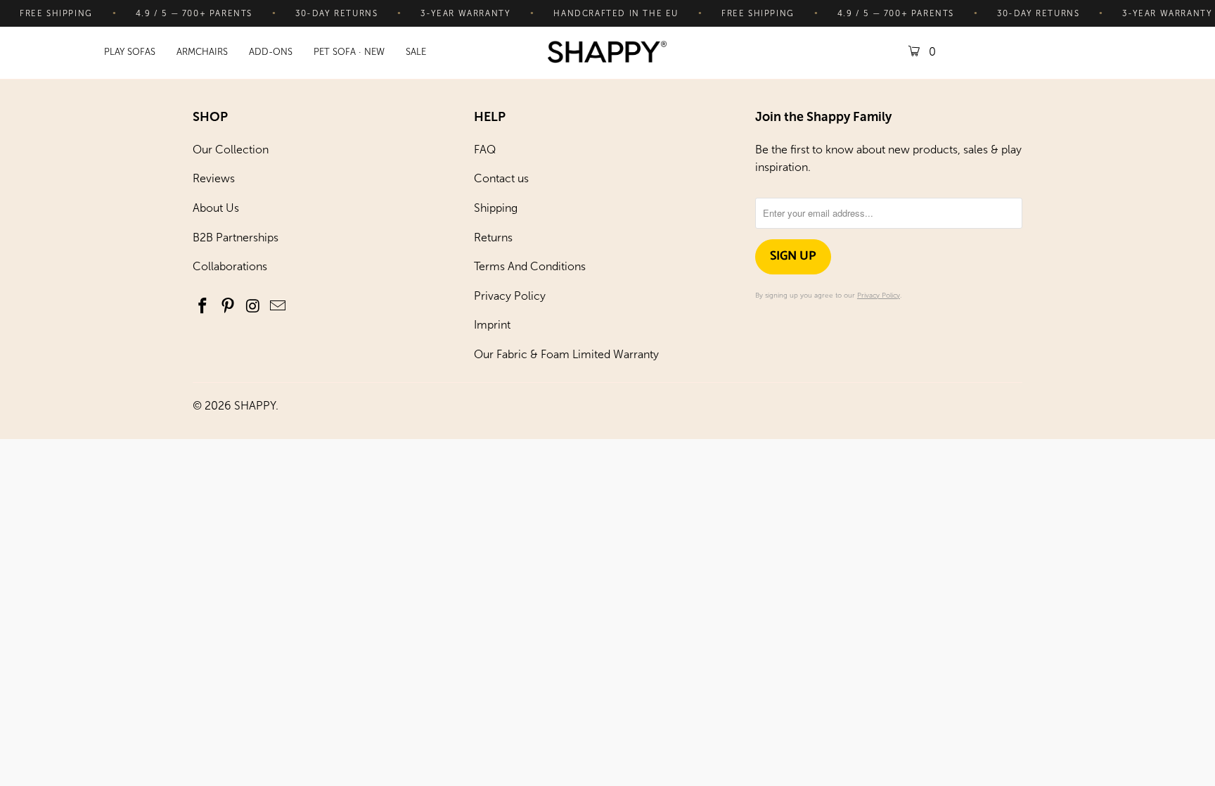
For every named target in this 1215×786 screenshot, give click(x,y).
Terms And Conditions (530, 266)
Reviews (214, 178)
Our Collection (231, 149)
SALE (416, 51)
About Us (216, 208)
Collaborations (230, 266)
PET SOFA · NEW (349, 51)
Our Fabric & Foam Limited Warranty (566, 354)
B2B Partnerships (235, 237)
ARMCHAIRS (202, 51)
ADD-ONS (270, 51)
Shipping (496, 208)
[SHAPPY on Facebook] (203, 307)
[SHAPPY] (607, 53)
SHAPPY (255, 405)
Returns (493, 237)
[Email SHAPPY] (278, 307)
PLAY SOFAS (129, 51)
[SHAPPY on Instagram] (253, 307)
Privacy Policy (510, 296)
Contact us (501, 178)
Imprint (492, 324)
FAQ (485, 149)
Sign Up (793, 256)
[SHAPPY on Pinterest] (228, 307)
